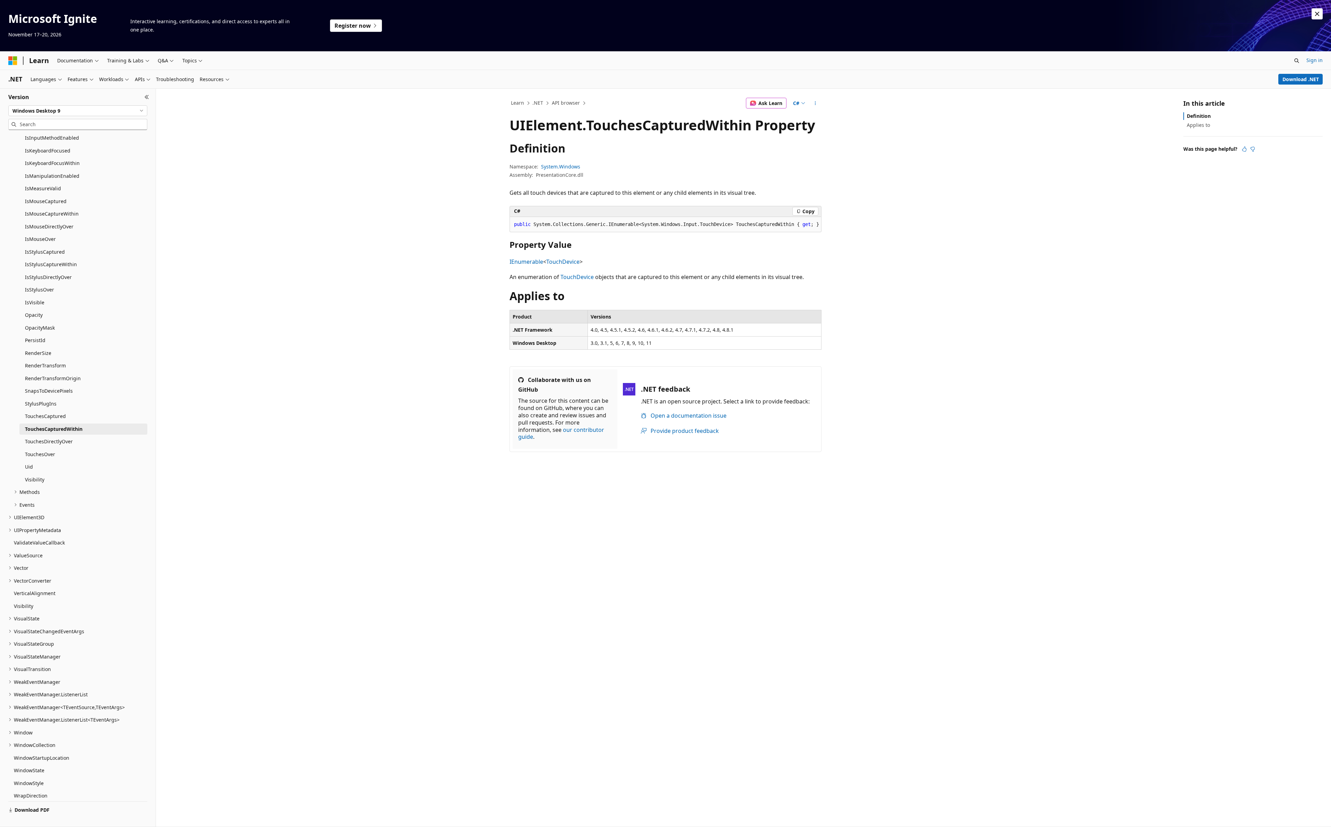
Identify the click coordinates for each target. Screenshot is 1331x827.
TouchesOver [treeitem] (40, 454)
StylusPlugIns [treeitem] (40, 403)
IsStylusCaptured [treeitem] (45, 252)
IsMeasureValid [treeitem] (43, 188)
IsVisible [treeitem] (34, 302)
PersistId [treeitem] (35, 340)
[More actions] (815, 103)
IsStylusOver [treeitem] (39, 289)
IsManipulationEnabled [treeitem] (52, 176)
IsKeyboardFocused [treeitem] (47, 150)
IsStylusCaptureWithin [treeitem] (51, 264)
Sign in (1314, 60)
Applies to (1198, 125)
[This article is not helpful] (1253, 149)
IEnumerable (526, 261)
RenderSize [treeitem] (38, 353)
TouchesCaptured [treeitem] (45, 416)
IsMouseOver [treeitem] (40, 239)
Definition (1199, 116)
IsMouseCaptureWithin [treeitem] (52, 213)
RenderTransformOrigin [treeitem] (53, 378)
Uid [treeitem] (29, 466)
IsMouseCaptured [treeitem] (46, 201)
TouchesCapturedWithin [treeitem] (53, 429)
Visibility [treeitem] (34, 479)
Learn (517, 102)
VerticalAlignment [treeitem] (34, 593)
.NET (537, 102)
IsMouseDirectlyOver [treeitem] (49, 226)
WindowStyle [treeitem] (29, 783)
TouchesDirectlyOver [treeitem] (49, 441)
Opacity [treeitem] (34, 315)
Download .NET (1300, 79)
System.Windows (560, 166)
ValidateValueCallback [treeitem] (39, 542)
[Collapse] (147, 97)
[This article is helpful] (1244, 149)
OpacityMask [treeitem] (40, 327)
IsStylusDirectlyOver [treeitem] (48, 277)
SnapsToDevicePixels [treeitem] (49, 391)
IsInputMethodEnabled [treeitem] (52, 137)
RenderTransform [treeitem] (45, 365)
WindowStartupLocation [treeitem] (41, 758)
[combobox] (77, 110)
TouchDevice (563, 261)
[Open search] (1297, 60)
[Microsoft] (12, 60)
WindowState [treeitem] (29, 770)
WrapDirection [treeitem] (30, 795)
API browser (566, 102)
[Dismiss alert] (1317, 13)
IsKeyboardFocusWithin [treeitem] (52, 163)
